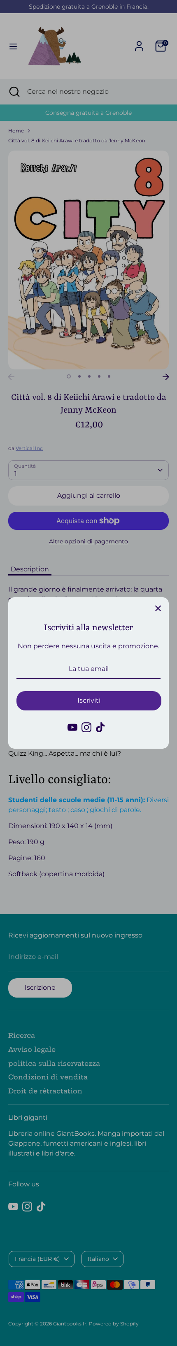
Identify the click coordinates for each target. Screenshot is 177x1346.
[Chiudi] (158, 608)
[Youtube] (72, 727)
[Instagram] (86, 727)
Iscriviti (88, 700)
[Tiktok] (100, 727)
